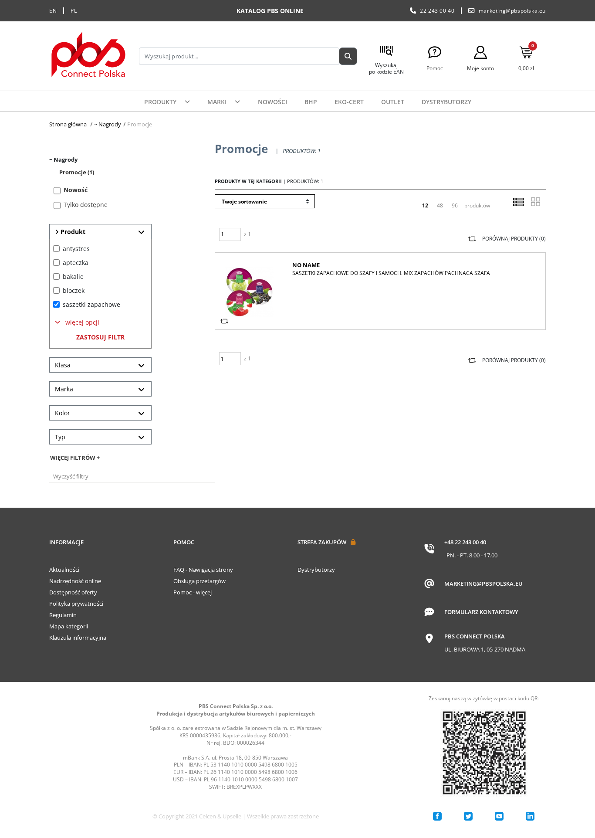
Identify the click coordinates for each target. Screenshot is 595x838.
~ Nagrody (107, 124)
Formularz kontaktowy (481, 612)
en (53, 10)
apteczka (75, 262)
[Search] (348, 56)
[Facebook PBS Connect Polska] (437, 816)
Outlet (392, 102)
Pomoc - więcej (192, 592)
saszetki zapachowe (91, 304)
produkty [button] (161, 102)
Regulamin (63, 615)
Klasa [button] (63, 365)
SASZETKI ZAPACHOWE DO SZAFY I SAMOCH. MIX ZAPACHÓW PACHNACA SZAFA (391, 273)
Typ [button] (60, 437)
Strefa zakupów (322, 542)
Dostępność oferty (73, 592)
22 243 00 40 (437, 10)
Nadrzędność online (75, 581)
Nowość (76, 190)
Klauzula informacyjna (77, 637)
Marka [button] (64, 389)
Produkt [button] (72, 231)
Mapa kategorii (68, 626)
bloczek (74, 290)
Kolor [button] (62, 413)
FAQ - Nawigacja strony (203, 569)
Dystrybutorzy (446, 102)
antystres (76, 248)
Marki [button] (217, 102)
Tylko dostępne (86, 204)
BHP (310, 102)
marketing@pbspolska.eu (512, 10)
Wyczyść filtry (70, 476)
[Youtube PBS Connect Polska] (499, 816)
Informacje (66, 542)
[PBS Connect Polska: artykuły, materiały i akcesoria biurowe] (88, 56)
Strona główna (68, 124)
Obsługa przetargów (199, 581)
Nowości (272, 102)
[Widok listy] (518, 201)
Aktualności (64, 569)
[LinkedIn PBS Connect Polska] (530, 816)
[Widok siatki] (535, 201)
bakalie (73, 276)
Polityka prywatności (76, 603)
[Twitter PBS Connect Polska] (468, 816)
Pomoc (183, 542)
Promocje (76, 172)
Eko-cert (349, 102)
